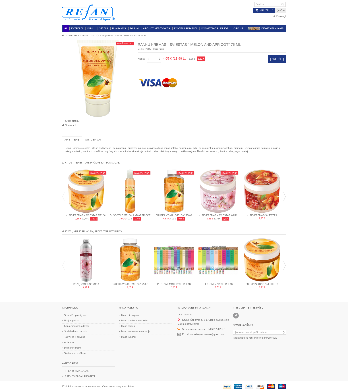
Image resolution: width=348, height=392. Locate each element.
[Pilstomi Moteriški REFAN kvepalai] (174, 260)
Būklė (155, 49)
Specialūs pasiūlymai (75, 315)
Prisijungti (280, 16)
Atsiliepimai (93, 139)
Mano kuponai (128, 337)
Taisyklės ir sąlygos (74, 337)
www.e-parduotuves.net (88, 386)
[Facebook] (236, 315)
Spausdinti (70, 125)
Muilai (134, 28)
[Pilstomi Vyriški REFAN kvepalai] (218, 260)
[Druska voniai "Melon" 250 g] (174, 191)
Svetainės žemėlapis (75, 353)
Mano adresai (128, 326)
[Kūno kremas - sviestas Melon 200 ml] (86, 191)
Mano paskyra (128, 307)
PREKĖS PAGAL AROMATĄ (79, 376)
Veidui (104, 28)
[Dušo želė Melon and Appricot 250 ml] (130, 191)
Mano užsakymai (130, 315)
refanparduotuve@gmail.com (209, 334)
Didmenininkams (272, 28)
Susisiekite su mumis (75, 331)
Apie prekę (72, 139)
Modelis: (141, 49)
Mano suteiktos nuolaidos (134, 320)
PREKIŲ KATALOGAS (78, 35)
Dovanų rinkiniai (185, 28)
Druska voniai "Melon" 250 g (174, 215)
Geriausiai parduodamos (77, 326)
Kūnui (91, 28)
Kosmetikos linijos (214, 28)
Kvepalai (77, 28)
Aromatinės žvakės (156, 28)
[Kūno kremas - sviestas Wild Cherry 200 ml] (218, 191)
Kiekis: (141, 58)
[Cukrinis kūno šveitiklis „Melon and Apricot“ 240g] (262, 260)
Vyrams (238, 28)
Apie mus (69, 342)
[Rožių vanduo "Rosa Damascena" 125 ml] (86, 260)
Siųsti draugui (72, 121)
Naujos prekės (71, 320)
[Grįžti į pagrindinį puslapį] (63, 35)
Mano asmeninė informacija (135, 331)
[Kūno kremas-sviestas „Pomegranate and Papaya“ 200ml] (262, 191)
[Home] (66, 28)
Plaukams (119, 28)
